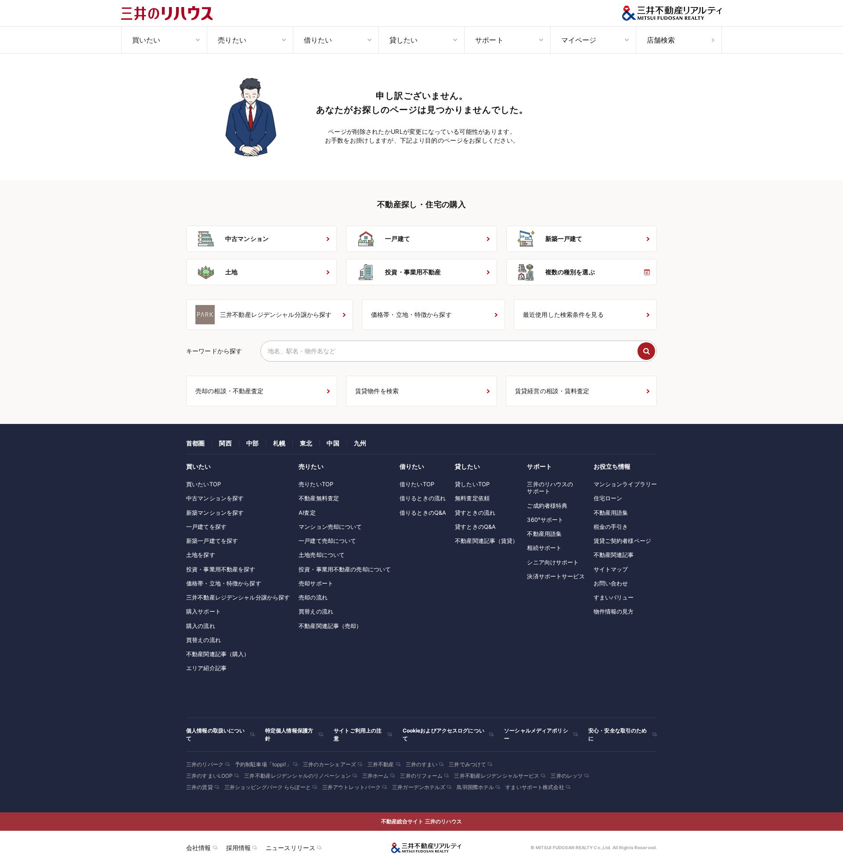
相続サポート (544, 547)
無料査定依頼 (472, 498)
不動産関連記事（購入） (217, 653)
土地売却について (322, 554)
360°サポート (545, 519)
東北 (306, 443)
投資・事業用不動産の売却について (345, 569)
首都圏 (195, 443)
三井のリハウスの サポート (550, 488)
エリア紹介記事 (206, 667)
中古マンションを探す (215, 498)
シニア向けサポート (553, 562)
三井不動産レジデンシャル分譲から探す (238, 597)
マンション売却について (330, 526)
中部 (252, 443)
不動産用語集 (544, 533)
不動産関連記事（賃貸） (486, 540)
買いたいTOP (203, 484)
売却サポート (316, 583)
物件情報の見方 (614, 611)
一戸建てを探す (206, 526)
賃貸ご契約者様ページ (622, 540)
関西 (225, 443)
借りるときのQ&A (423, 512)
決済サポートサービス (555, 576)
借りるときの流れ (423, 498)
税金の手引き (611, 526)
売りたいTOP (316, 484)
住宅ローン (608, 498)
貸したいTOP (472, 484)
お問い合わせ (611, 583)
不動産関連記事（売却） (330, 625)
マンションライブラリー (625, 484)
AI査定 (307, 512)
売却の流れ (313, 597)
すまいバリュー (614, 597)
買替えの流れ (203, 639)
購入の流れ (200, 625)
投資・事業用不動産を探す (221, 569)
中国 (333, 443)
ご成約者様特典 (547, 505)
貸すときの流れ (475, 512)
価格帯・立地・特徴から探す (223, 583)
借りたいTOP (417, 484)
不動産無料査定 (319, 498)
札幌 (279, 443)
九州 (360, 443)
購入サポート (203, 611)
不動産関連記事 (614, 554)
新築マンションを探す (215, 512)
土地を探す (200, 554)
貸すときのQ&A (475, 526)
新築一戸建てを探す (212, 540)
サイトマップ (611, 569)
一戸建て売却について (327, 540)
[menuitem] (164, 40)
